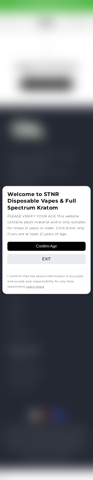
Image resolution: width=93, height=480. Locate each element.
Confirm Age (46, 246)
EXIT (46, 259)
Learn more (35, 286)
